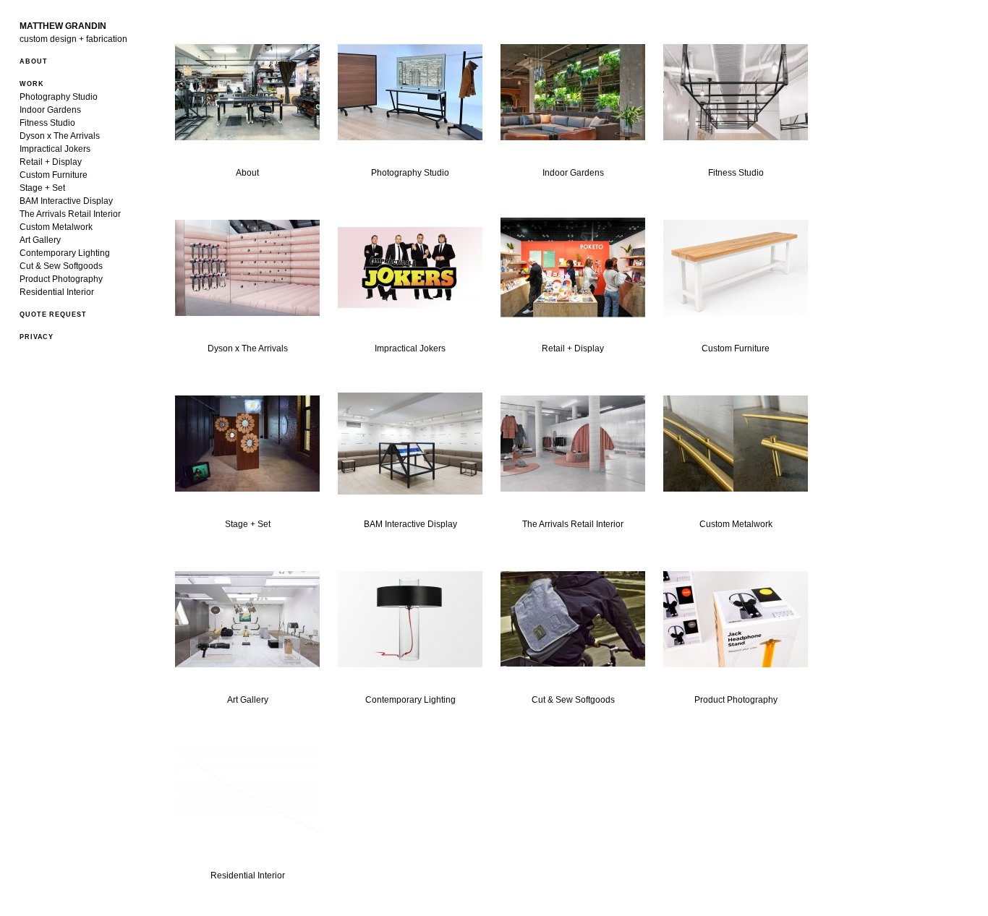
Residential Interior (57, 292)
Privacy (37, 337)
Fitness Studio (47, 123)
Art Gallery (40, 240)
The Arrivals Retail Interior (70, 214)
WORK (32, 83)
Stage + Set (42, 188)
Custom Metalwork (56, 227)
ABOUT (34, 61)
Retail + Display (51, 162)
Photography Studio (59, 97)
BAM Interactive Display (66, 201)
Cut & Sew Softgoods (61, 266)
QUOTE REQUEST (53, 314)
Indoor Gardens (50, 110)
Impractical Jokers (55, 149)
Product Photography (61, 279)
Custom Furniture (54, 175)
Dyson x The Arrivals (60, 136)
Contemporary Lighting (65, 253)
